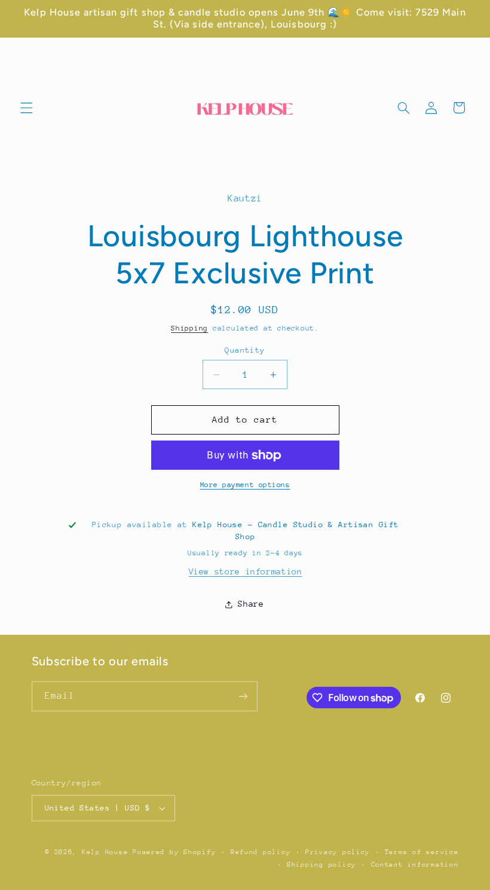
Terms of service (422, 852)
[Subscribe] (242, 696)
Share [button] (251, 603)
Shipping (189, 328)
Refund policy (261, 852)
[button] (26, 107)
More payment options (245, 485)
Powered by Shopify (174, 852)
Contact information (415, 864)
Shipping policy (321, 864)
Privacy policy (337, 852)
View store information (245, 571)
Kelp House (105, 852)
